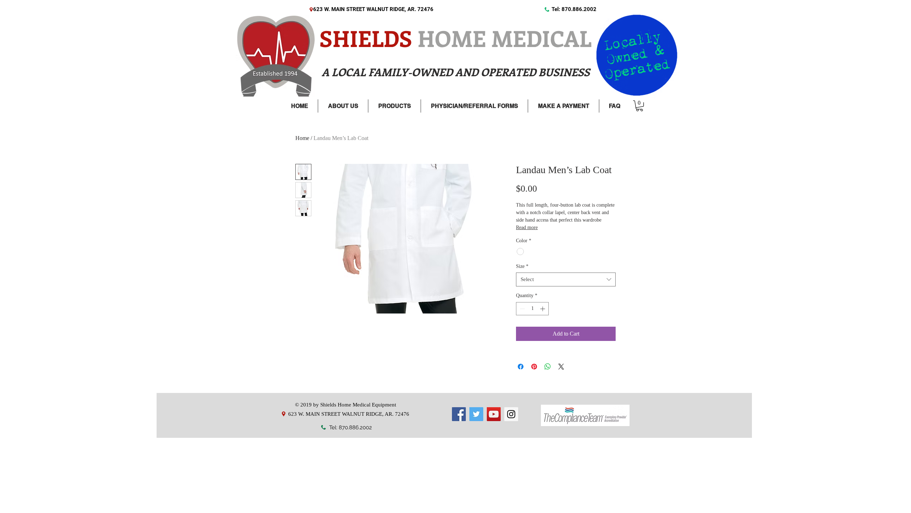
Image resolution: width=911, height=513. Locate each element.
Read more (527, 227)
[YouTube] (494, 414)
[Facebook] (459, 414)
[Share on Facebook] (520, 366)
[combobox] (566, 279)
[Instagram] (511, 414)
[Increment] (543, 308)
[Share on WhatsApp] (547, 366)
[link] (639, 105)
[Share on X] (561, 366)
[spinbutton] (532, 308)
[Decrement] (521, 308)
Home (302, 138)
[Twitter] (476, 414)
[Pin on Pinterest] (534, 366)
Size (522, 266)
